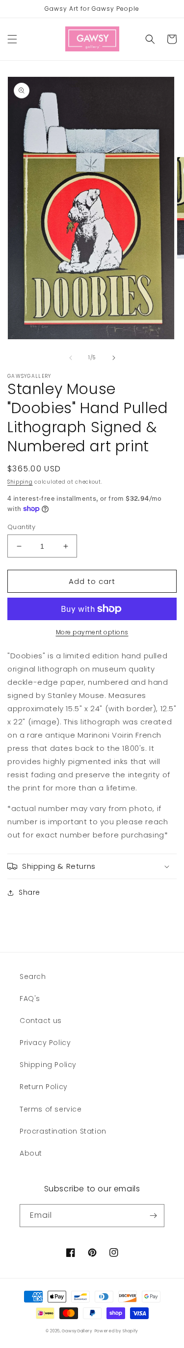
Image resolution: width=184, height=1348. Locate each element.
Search (33, 976)
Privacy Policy (45, 1042)
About (31, 1153)
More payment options (92, 632)
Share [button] (29, 892)
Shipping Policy (48, 1064)
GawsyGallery (77, 1331)
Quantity (21, 527)
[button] (12, 39)
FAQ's (30, 998)
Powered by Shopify (117, 1331)
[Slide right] (114, 358)
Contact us (41, 1020)
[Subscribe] (153, 1215)
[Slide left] (70, 358)
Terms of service (51, 1109)
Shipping (20, 482)
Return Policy (44, 1087)
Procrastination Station (63, 1131)
